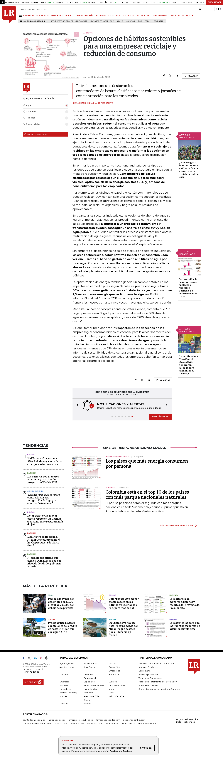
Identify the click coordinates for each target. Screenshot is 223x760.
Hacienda (31, 473)
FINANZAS (28, 15)
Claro (120, 21)
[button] (77, 406)
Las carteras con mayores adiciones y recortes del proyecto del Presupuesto (184, 603)
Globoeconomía (117, 685)
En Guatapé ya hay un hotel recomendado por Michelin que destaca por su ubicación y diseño (123, 629)
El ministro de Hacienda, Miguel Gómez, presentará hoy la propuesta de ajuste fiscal (43, 541)
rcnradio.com (77, 723)
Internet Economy (68, 692)
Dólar (148, 21)
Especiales (89, 681)
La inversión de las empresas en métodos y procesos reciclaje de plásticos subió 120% (188, 288)
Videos (87, 703)
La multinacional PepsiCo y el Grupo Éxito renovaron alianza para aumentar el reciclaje (189, 365)
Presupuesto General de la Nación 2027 (68, 21)
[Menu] (20, 16)
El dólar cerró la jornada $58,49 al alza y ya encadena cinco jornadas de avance (44, 461)
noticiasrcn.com (95, 723)
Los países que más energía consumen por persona (147, 463)
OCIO (68, 15)
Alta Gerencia (90, 663)
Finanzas (63, 685)
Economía (114, 674)
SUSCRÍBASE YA (160, 416)
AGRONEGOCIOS (104, 15)
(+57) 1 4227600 (31, 672)
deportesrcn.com (147, 723)
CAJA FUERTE (159, 15)
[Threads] (48, 658)
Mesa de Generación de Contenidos (156, 663)
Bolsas (31, 455)
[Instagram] (42, 658)
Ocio (111, 692)
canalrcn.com (61, 723)
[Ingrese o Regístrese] (218, 9)
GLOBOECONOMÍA (83, 15)
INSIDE (190, 15)
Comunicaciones (35, 491)
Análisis (112, 663)
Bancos (173, 619)
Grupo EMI (158, 21)
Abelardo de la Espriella (102, 21)
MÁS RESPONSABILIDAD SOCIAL (176, 525)
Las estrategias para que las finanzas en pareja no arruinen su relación (184, 625)
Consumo (64, 674)
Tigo (140, 21)
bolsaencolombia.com (134, 720)
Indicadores (65, 689)
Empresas (64, 681)
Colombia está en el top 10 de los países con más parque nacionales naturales (147, 494)
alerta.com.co (128, 723)
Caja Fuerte (90, 667)
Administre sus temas (37, 134)
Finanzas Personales (94, 685)
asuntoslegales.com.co (34, 720)
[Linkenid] (36, 658)
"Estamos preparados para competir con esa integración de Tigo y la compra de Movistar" (43, 499)
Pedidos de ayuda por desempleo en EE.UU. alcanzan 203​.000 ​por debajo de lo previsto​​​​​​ (61, 603)
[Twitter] (170, 75)
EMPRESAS (57, 15)
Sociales (63, 703)
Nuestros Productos (148, 667)
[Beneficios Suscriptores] (209, 9)
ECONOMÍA (42, 15)
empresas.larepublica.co (81, 720)
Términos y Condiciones (150, 678)
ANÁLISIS (121, 15)
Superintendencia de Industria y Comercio (159, 689)
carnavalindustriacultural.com (37, 723)
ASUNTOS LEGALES (139, 15)
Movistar (130, 21)
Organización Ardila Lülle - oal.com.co (187, 720)
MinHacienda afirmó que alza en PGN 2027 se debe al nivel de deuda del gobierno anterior (44, 562)
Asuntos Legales (67, 667)
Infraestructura (91, 689)
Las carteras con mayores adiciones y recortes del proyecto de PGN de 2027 (43, 479)
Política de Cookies (121, 751)
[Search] (200, 9)
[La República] (9, 14)
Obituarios (89, 692)
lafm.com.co (112, 723)
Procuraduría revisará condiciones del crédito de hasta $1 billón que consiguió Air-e (62, 627)
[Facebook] (164, 75)
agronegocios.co (57, 720)
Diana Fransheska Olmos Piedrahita (93, 103)
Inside (112, 689)
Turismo (113, 619)
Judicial (52, 619)
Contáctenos (145, 671)
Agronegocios (66, 663)
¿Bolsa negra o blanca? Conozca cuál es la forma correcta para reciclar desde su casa (189, 169)
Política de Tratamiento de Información (158, 681)
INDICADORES (176, 15)
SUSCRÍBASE (214, 2)
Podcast (63, 696)
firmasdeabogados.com (108, 720)
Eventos (113, 681)
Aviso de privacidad (148, 674)
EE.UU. (51, 595)
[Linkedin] (177, 75)
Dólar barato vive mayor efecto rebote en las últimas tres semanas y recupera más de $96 (45, 520)
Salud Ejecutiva (116, 696)
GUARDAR (193, 76)
